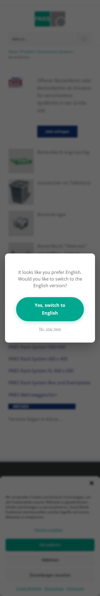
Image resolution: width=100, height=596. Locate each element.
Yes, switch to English (50, 309)
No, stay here (50, 329)
